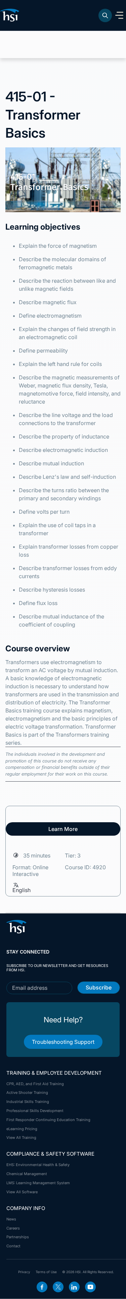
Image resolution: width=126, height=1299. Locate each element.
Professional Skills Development (35, 1110)
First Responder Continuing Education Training (48, 1119)
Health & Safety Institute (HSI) (11, 15)
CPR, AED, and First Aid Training (35, 1083)
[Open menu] (119, 15)
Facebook (42, 1287)
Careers (13, 1228)
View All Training (21, 1137)
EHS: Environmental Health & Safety (38, 1164)
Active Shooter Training (27, 1092)
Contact (13, 1246)
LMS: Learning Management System (38, 1182)
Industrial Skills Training (27, 1101)
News (11, 1219)
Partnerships (17, 1237)
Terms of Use (46, 1271)
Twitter (58, 1287)
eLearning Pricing (21, 1128)
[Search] (105, 15)
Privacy (24, 1271)
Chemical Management (26, 1173)
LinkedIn (74, 1287)
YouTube (90, 1287)
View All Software (22, 1192)
